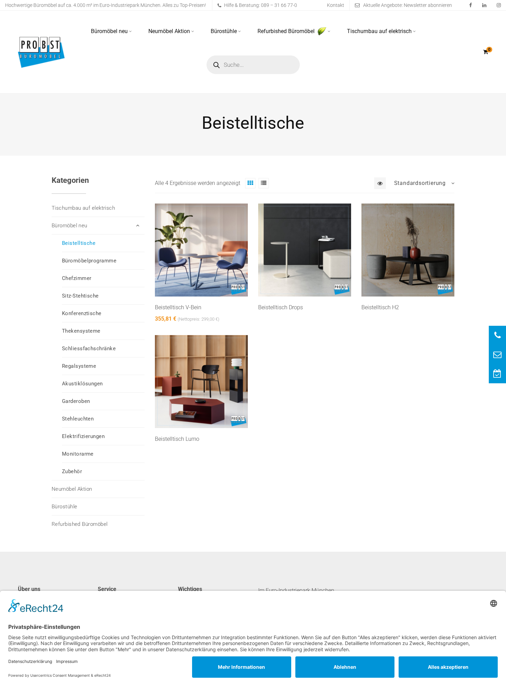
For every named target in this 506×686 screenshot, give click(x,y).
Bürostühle (224, 31)
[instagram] (499, 5)
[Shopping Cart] (485, 52)
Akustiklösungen (82, 384)
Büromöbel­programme (89, 261)
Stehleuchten (78, 419)
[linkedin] (484, 5)
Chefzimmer (77, 278)
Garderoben (76, 401)
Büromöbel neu (109, 31)
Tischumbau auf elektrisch (379, 31)
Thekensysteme (81, 331)
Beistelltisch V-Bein (178, 307)
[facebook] (470, 5)
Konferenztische (82, 313)
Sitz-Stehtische (80, 296)
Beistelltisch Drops (280, 307)
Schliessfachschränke (89, 348)
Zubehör (72, 471)
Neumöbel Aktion (169, 31)
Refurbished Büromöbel (286, 31)
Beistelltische (78, 243)
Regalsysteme (79, 366)
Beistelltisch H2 (380, 307)
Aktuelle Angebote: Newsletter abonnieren (407, 5)
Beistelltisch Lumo (177, 439)
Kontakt (335, 5)
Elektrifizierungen (83, 436)
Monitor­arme (78, 454)
